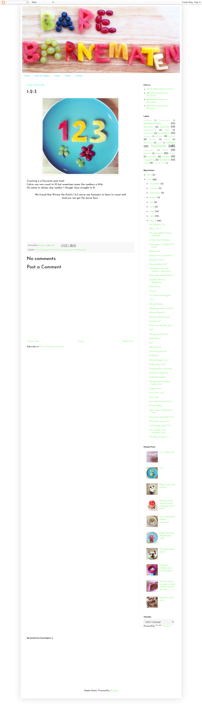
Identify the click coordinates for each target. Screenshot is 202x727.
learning (67, 250)
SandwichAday (152, 123)
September (155, 193)
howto (159, 153)
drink (159, 143)
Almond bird (155, 347)
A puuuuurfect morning (160, 368)
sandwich (164, 159)
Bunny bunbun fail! (158, 264)
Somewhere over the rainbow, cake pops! (160, 269)
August (153, 197)
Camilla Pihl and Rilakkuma (157, 281)
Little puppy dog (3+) (159, 425)
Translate (166, 626)
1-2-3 (151, 299)
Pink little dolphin (157, 377)
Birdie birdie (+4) (157, 364)
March (153, 221)
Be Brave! (153, 356)
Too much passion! (158, 351)
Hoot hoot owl (156, 393)
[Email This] (62, 245)
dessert (152, 139)
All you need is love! (158, 334)
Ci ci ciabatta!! (166, 452)
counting (43, 250)
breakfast (163, 133)
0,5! (151, 343)
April (152, 216)
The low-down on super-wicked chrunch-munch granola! (167, 585)
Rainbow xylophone (158, 373)
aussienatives (150, 130)
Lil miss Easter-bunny (159, 240)
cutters (171, 136)
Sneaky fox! (154, 321)
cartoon (159, 136)
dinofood (148, 143)
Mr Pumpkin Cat (157, 224)
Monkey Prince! (156, 260)
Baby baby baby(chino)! (160, 275)
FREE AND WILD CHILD (159, 89)
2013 (149, 180)
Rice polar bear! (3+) (159, 421)
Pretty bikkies (156, 406)
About (57, 76)
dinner (167, 139)
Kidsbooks (148, 120)
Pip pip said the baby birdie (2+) (159, 382)
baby (167, 130)
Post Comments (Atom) (52, 347)
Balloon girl (154, 251)
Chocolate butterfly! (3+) (161, 417)
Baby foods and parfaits (167, 486)
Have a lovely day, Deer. (161, 325)
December (155, 184)
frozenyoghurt (149, 150)
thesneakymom (159, 163)
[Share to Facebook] (71, 245)
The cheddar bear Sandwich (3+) (157, 431)
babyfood (148, 133)
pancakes (152, 156)
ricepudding (149, 160)
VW (151, 330)
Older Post (128, 341)
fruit (60, 250)
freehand (53, 250)
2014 (149, 175)
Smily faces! (155, 338)
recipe (165, 156)
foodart (170, 142)
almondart (149, 127)
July (152, 202)
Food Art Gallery (42, 76)
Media (68, 76)
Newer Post (33, 341)
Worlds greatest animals (161, 308)
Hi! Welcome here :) (158, 437)
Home (27, 76)
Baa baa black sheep (159, 317)
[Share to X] (68, 245)
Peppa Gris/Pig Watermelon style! (166, 536)
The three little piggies (160, 295)
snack (146, 163)
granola (147, 154)
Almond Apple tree (158, 360)
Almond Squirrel (156, 312)
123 (36, 250)
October (154, 188)
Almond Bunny (156, 304)
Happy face (155, 388)
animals (164, 126)
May (152, 211)
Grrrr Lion (154, 397)
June (152, 207)
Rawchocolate (164, 120)
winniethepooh (79, 250)
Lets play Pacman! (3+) (160, 401)
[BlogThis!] (65, 245)
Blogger (114, 690)
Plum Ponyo (155, 287)
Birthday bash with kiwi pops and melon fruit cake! (166, 505)
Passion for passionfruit (160, 255)
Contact (79, 76)
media (172, 154)
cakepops (147, 136)
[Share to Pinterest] (74, 245)
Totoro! (152, 291)
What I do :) (155, 229)
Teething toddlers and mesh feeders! (166, 568)
